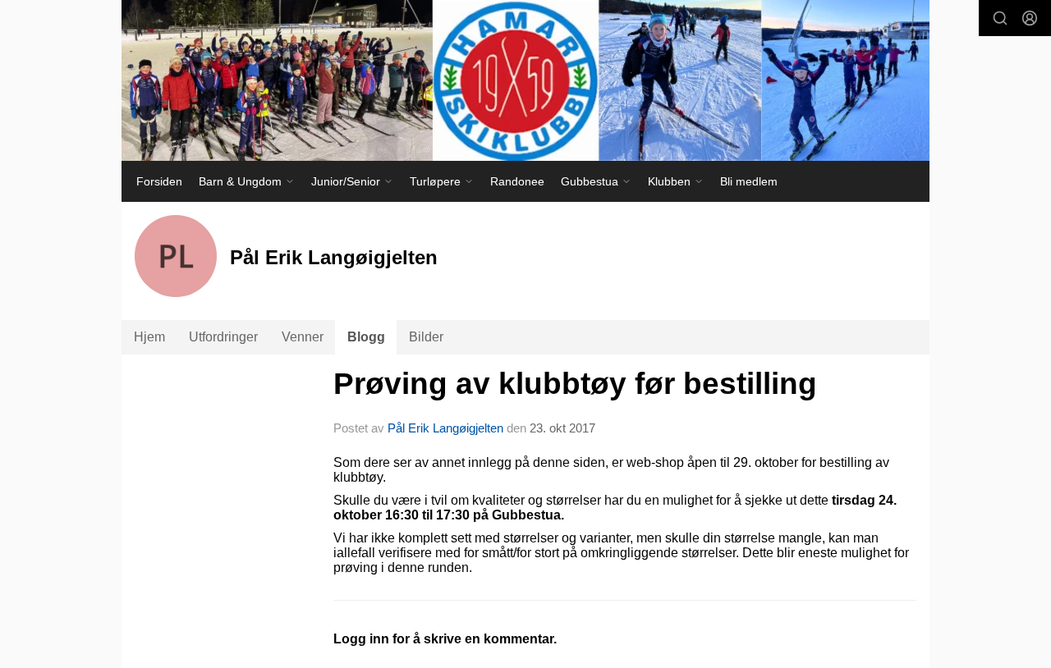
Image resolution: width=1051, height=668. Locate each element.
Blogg (366, 337)
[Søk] (1000, 18)
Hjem (149, 337)
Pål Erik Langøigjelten (445, 428)
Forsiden (159, 181)
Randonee (517, 181)
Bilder (426, 337)
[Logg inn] (1029, 18)
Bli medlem (749, 181)
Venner (303, 337)
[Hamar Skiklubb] (525, 80)
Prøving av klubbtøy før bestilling (575, 383)
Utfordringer (223, 337)
